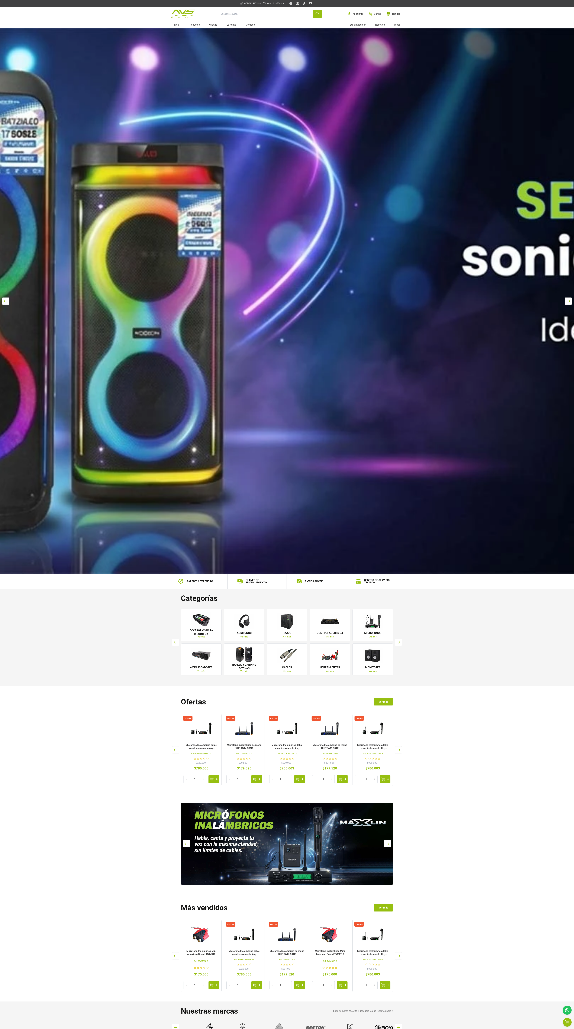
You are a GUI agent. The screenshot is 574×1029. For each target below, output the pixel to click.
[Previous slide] (175, 750)
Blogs (397, 24)
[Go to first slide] (398, 750)
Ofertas (213, 24)
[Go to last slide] (5, 301)
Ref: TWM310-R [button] (201, 961)
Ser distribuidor (358, 24)
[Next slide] (568, 301)
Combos (250, 24)
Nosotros (380, 24)
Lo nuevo (231, 24)
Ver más (201, 637)
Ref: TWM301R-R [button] (201, 753)
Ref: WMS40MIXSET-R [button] (244, 753)
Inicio (176, 24)
